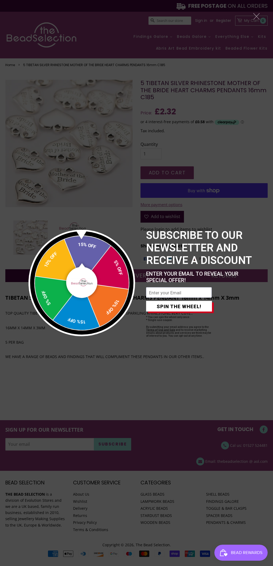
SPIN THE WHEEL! (179, 306)
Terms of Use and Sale (160, 329)
